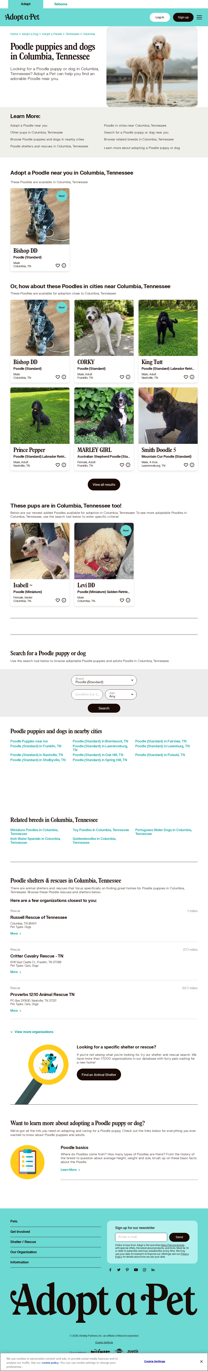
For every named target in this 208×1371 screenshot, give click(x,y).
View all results (104, 484)
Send (179, 1237)
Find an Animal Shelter (99, 1075)
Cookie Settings (104, 1342)
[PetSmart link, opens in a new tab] (100, 1351)
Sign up (183, 17)
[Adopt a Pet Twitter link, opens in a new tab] (120, 1270)
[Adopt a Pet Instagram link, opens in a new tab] (145, 1270)
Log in (160, 17)
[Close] (201, 1361)
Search (104, 708)
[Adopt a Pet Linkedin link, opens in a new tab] (153, 1270)
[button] (57, 265)
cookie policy (50, 1362)
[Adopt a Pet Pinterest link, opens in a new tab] (128, 1270)
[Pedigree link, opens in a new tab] (118, 1351)
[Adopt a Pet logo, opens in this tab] (104, 1306)
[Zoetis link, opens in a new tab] (132, 1351)
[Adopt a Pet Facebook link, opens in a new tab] (111, 1270)
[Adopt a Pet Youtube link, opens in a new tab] (137, 1270)
